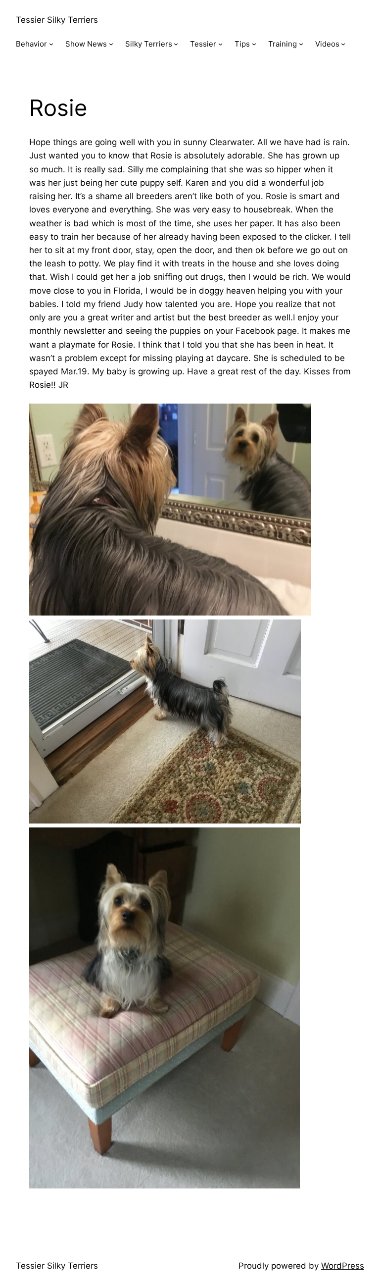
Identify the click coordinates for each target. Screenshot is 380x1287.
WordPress (342, 1266)
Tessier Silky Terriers (57, 20)
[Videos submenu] (343, 44)
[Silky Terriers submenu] (176, 44)
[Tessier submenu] (220, 44)
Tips (242, 44)
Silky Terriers (148, 44)
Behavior (31, 44)
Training (282, 44)
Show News (86, 44)
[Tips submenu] (254, 44)
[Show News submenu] (111, 44)
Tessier (203, 44)
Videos (327, 44)
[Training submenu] (301, 44)
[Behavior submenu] (51, 44)
